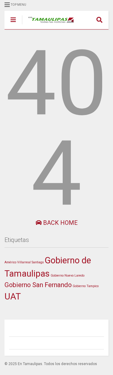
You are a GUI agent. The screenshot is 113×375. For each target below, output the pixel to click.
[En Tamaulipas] (48, 24)
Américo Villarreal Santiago (24, 262)
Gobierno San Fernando (38, 285)
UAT (13, 296)
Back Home (60, 222)
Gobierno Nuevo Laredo (67, 275)
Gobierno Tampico (86, 286)
